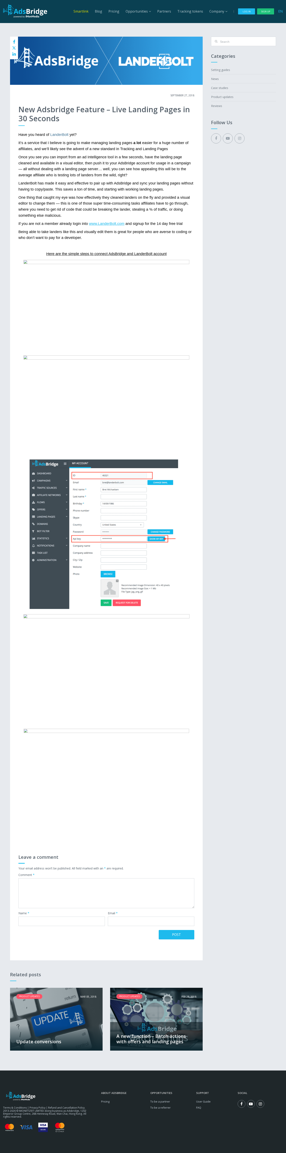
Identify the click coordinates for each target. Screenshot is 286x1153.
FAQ (198, 1107)
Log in (247, 11)
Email (113, 913)
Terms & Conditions (15, 1107)
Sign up (265, 11)
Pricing (113, 11)
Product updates (31, 95)
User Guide (203, 1101)
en (280, 11)
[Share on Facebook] (14, 42)
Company (216, 11)
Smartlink (81, 11)
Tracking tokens (190, 11)
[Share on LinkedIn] (14, 54)
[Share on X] (14, 48)
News (215, 79)
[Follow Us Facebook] (216, 138)
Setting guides (220, 70)
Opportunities (137, 11)
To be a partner (160, 1101)
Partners (164, 11)
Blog (98, 11)
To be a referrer (160, 1107)
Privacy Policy (37, 1107)
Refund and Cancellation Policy (66, 1107)
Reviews (216, 106)
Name (23, 913)
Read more (56, 1019)
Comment (26, 875)
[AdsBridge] (25, 11)
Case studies (219, 88)
